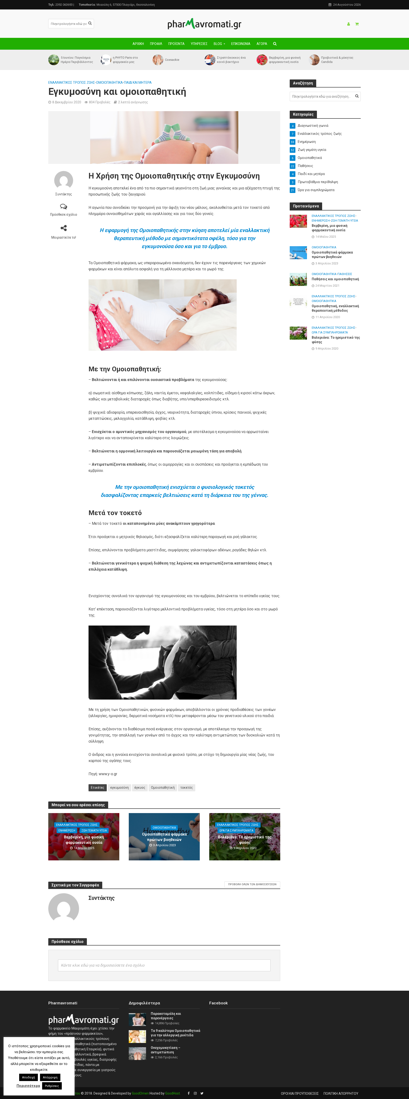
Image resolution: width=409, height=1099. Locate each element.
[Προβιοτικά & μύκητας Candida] (314, 59)
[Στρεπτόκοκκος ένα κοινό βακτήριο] (209, 59)
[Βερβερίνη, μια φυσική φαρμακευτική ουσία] (262, 59)
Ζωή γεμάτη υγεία (94, 830)
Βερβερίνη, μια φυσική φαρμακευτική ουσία (285, 60)
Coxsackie (172, 59)
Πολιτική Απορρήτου (341, 1093)
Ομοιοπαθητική (163, 787)
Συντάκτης (63, 194)
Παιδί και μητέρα (138, 82)
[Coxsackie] (157, 59)
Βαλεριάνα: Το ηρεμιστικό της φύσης (244, 840)
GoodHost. (173, 1093)
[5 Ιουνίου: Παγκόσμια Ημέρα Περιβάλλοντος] (53, 59)
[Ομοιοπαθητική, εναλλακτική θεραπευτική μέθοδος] (298, 301)
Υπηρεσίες (199, 44)
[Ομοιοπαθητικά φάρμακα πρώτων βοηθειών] (298, 252)
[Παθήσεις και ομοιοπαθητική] (298, 279)
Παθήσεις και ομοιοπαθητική (335, 279)
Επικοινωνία (240, 44)
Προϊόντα (176, 44)
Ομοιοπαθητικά (109, 82)
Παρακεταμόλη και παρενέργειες (166, 1016)
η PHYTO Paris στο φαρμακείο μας (125, 60)
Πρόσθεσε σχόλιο (63, 214)
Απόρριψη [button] (50, 1077)
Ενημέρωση (66, 830)
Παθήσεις (345, 274)
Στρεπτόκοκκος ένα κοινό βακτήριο (231, 60)
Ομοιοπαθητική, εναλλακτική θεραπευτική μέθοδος (335, 308)
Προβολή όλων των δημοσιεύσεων (252, 884)
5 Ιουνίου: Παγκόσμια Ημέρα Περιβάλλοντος (77, 60)
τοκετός (186, 787)
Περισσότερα (28, 1086)
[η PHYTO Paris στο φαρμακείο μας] (105, 59)
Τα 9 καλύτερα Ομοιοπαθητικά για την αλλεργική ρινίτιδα (175, 1033)
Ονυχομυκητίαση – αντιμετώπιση (165, 1050)
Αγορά (262, 44)
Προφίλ (156, 44)
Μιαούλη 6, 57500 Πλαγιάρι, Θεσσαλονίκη (117, 4)
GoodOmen (140, 1093)
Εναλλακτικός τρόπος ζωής (71, 82)
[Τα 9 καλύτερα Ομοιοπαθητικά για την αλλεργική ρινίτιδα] (137, 1036)
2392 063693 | (61, 4)
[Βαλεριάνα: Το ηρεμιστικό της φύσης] (298, 333)
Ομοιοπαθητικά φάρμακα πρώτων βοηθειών (164, 837)
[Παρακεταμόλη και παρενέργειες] (137, 1019)
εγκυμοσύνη (119, 787)
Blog (218, 44)
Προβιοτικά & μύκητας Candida (337, 60)
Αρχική (138, 44)
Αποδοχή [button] (28, 1077)
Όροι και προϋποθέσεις (300, 1093)
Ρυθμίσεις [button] (52, 1086)
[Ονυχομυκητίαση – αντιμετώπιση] (137, 1053)
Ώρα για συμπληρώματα (236, 830)
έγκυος (139, 787)
